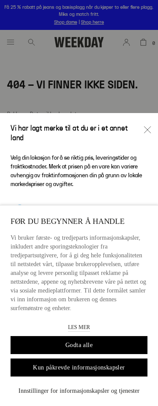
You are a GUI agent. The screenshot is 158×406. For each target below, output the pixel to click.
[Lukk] (147, 129)
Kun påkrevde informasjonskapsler (79, 367)
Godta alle (79, 345)
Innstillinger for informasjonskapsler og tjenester (79, 391)
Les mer (79, 327)
